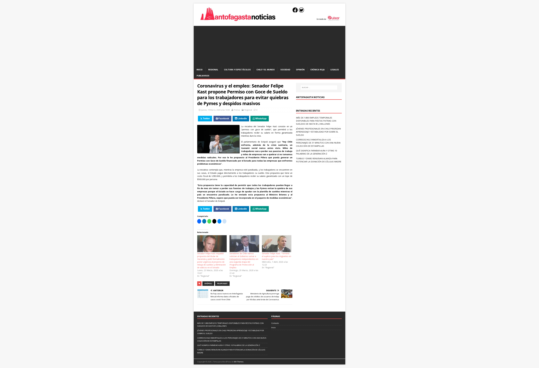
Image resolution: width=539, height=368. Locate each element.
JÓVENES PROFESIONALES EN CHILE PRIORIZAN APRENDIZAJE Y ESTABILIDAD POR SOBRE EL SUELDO (318, 131)
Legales (334, 69)
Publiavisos (203, 75)
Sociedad (285, 69)
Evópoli (208, 283)
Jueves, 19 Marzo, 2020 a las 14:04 (215, 110)
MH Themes (238, 362)
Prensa (237, 110)
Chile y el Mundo (265, 69)
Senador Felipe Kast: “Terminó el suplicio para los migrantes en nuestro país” (276, 256)
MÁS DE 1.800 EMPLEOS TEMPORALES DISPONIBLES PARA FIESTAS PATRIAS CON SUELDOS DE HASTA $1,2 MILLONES (316, 120)
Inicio (200, 69)
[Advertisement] (269, 45)
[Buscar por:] (319, 87)
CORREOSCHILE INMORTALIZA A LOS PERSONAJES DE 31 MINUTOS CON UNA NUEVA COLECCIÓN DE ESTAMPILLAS (318, 142)
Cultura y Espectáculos (237, 69)
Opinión (300, 69)
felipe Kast (222, 283)
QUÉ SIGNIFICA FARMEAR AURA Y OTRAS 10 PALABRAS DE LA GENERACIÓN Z (228, 345)
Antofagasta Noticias (310, 97)
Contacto (275, 323)
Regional (213, 69)
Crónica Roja (317, 69)
